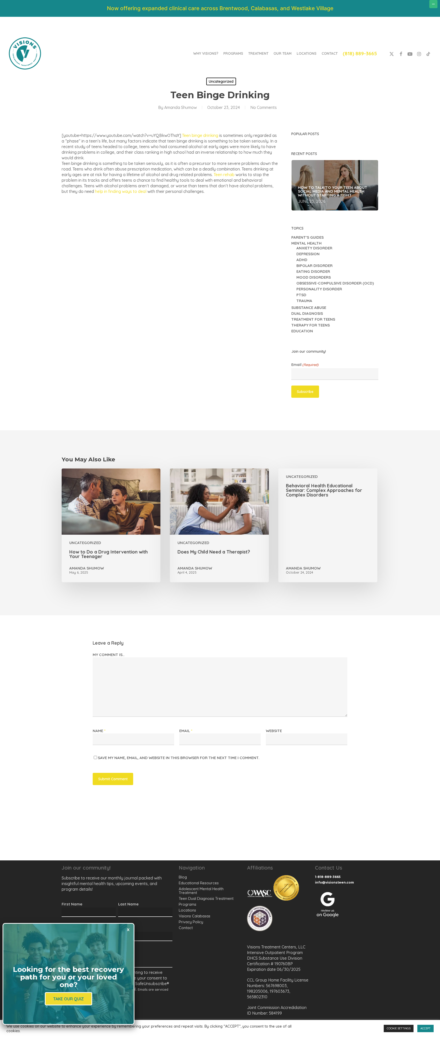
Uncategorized (221, 81)
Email (305, 365)
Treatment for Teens (313, 319)
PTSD (301, 295)
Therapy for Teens (310, 325)
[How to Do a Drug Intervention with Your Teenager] (111, 525)
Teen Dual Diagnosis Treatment (206, 898)
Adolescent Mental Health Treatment (201, 890)
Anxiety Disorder (314, 248)
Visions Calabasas (194, 916)
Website (274, 730)
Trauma (304, 301)
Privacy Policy (191, 922)
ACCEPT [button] (425, 1028)
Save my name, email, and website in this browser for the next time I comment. (178, 757)
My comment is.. (109, 654)
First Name (72, 904)
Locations (187, 910)
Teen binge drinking (200, 135)
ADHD (301, 260)
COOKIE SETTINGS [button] (398, 1028)
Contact (186, 928)
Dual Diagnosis (307, 313)
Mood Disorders (313, 277)
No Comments (263, 107)
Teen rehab (224, 174)
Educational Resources (199, 883)
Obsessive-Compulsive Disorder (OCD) (335, 283)
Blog (183, 877)
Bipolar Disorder (314, 265)
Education (302, 331)
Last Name (128, 904)
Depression (308, 254)
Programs (187, 904)
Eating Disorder (313, 271)
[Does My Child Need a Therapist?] (219, 525)
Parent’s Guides (307, 237)
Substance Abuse (308, 307)
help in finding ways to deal (120, 191)
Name (99, 730)
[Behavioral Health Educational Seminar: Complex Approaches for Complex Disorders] (327, 525)
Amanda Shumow (180, 107)
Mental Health (306, 243)
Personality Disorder (319, 289)
